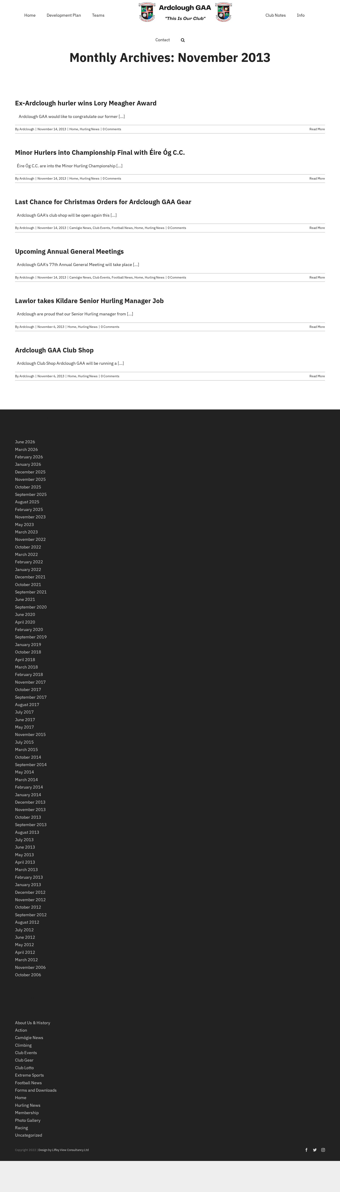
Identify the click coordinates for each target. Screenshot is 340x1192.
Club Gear (24, 1060)
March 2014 (26, 779)
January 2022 (28, 569)
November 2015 (30, 734)
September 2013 (31, 824)
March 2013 (26, 869)
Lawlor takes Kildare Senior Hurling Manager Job (89, 300)
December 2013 (30, 802)
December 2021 (30, 577)
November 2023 (30, 517)
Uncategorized (28, 1135)
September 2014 (31, 764)
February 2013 (29, 877)
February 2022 (29, 561)
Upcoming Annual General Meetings (69, 251)
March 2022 (26, 554)
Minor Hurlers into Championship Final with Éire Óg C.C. (100, 152)
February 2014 (29, 787)
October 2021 (28, 584)
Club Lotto (24, 1067)
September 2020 (31, 607)
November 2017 (30, 682)
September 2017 (31, 697)
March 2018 (26, 667)
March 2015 (26, 749)
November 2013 (30, 809)
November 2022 (30, 539)
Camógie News (80, 228)
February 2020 (29, 629)
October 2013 (28, 817)
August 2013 (27, 832)
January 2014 (28, 794)
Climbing (23, 1045)
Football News (122, 228)
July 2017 (24, 712)
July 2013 (24, 839)
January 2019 (28, 644)
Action (21, 1030)
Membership (27, 1112)
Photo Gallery (27, 1120)
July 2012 (24, 929)
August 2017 (27, 704)
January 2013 (28, 884)
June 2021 (25, 599)
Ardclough (26, 129)
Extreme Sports (29, 1075)
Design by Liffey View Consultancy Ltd (63, 1150)
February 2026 (29, 457)
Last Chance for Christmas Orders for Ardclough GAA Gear (103, 201)
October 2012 (28, 907)
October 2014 (28, 757)
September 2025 (31, 494)
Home (73, 129)
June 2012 (25, 937)
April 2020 (25, 622)
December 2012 (30, 892)
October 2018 (28, 652)
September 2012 (31, 914)
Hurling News (89, 129)
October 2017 (28, 689)
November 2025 (30, 479)
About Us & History (32, 1022)
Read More (317, 129)
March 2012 (26, 959)
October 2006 (28, 974)
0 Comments (112, 129)
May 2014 (24, 772)
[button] (307, 15)
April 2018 (25, 659)
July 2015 (24, 742)
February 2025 (29, 509)
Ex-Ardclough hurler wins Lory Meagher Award (86, 103)
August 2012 (27, 922)
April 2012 (25, 952)
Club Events (101, 228)
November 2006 (30, 967)
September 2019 (31, 637)
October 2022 (28, 547)
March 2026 (26, 449)
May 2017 (24, 727)
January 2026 (28, 464)
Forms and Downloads (36, 1090)
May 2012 (24, 944)
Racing (21, 1127)
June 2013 (25, 847)
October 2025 (28, 487)
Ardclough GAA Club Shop (54, 350)
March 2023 (26, 532)
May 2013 (24, 854)
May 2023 (24, 524)
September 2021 (31, 592)
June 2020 (25, 614)
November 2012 (30, 899)
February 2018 (29, 674)
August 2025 (27, 501)
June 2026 (25, 441)
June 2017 (25, 719)
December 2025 (30, 472)
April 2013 (25, 862)
